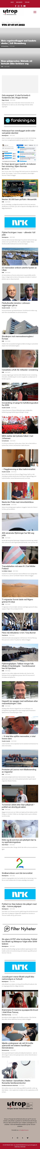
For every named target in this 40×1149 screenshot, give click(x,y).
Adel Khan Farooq (6, 1014)
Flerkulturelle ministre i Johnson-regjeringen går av (16, 304)
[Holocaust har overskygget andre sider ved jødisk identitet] (20, 119)
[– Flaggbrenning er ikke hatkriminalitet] (20, 458)
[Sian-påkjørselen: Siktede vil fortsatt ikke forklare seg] (20, 65)
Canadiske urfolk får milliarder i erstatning (20, 370)
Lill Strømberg (4, 46)
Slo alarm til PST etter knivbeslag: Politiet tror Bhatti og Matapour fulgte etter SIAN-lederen (19, 941)
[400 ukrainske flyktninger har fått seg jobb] (20, 522)
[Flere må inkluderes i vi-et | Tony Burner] (20, 621)
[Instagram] (17, 1138)
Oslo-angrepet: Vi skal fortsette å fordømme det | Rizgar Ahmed (16, 96)
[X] (22, 1138)
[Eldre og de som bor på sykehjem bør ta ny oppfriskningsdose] (20, 829)
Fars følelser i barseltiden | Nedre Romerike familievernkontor (16, 1082)
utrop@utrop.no (23, 1130)
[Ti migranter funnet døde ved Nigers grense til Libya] (20, 588)
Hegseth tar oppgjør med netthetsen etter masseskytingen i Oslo (20, 702)
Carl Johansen (5, 440)
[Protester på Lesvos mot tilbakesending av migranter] (20, 758)
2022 (7, 22)
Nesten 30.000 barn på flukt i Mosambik (19, 199)
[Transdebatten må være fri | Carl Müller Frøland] (20, 555)
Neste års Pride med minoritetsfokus (18, 502)
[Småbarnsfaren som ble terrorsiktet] (20, 862)
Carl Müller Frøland (7, 571)
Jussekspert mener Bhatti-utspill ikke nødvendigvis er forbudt (18, 978)
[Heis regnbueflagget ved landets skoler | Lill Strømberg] (20, 45)
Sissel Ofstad (5, 844)
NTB (2, 66)
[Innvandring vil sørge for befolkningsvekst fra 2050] (20, 392)
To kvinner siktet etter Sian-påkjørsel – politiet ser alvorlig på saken (18, 806)
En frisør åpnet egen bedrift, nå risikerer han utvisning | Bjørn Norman (19, 165)
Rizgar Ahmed (5, 100)
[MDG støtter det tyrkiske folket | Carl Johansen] (20, 425)
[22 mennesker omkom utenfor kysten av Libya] (20, 257)
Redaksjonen (5, 135)
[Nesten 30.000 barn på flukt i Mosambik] (20, 188)
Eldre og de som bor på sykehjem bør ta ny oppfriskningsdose (19, 841)
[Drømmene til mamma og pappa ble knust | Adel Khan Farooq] (20, 999)
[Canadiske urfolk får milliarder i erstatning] (20, 359)
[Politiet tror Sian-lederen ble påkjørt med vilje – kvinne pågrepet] (20, 893)
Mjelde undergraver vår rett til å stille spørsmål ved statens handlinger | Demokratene (17, 1045)
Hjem (3, 22)
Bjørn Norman (5, 168)
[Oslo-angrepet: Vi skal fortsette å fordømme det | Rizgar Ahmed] (20, 84)
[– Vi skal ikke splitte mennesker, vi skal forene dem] (20, 725)
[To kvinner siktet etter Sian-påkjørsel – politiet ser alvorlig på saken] (20, 793)
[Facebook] (12, 1138)
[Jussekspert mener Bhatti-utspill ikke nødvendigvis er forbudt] (20, 965)
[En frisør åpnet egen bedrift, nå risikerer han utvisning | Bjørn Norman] (20, 153)
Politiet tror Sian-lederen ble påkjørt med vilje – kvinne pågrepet (19, 905)
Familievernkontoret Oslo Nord (10, 1085)
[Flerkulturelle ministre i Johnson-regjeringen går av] (20, 292)
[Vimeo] (27, 1138)
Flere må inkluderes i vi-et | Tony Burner (19, 633)
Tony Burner (5, 635)
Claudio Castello (6, 308)
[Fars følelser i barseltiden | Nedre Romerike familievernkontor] (20, 1069)
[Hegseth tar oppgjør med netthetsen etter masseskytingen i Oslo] (20, 690)
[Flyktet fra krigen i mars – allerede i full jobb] (20, 221)
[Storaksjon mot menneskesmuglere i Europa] (20, 325)
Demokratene (5, 1050)
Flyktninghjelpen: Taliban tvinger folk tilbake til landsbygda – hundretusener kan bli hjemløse (18, 666)
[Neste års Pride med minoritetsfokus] (20, 491)
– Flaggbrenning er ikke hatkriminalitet (18, 469)
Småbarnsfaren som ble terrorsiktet (17, 873)
